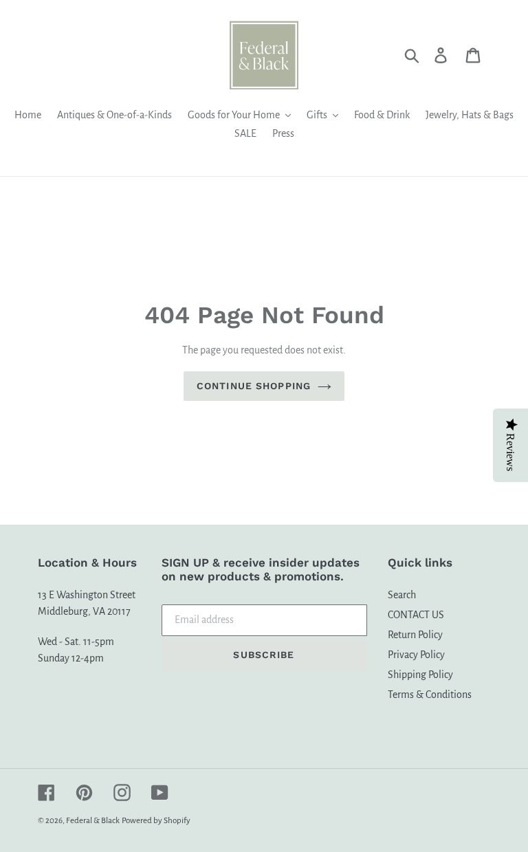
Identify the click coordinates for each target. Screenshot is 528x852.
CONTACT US (416, 614)
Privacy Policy (416, 654)
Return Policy (415, 634)
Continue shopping (254, 385)
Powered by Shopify (156, 820)
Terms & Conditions (430, 694)
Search (402, 594)
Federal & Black (93, 820)
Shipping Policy (420, 674)
